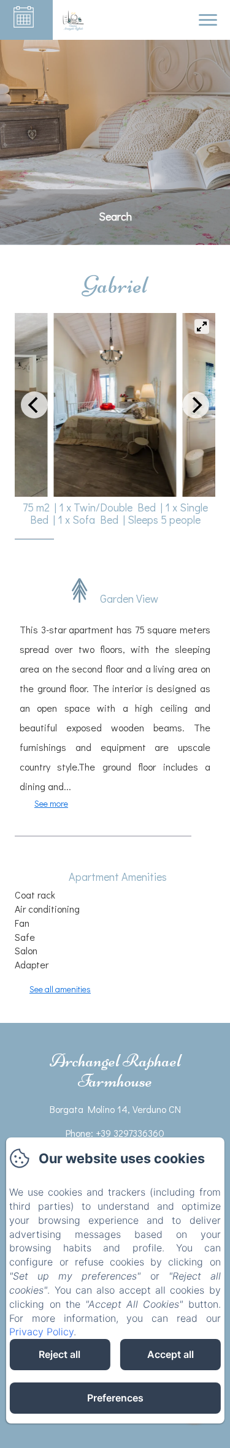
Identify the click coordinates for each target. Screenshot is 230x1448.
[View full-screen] (201, 326)
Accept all (170, 1354)
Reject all (59, 1354)
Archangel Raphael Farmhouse (115, 1070)
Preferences (115, 1398)
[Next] (195, 404)
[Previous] (34, 404)
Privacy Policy (41, 1331)
